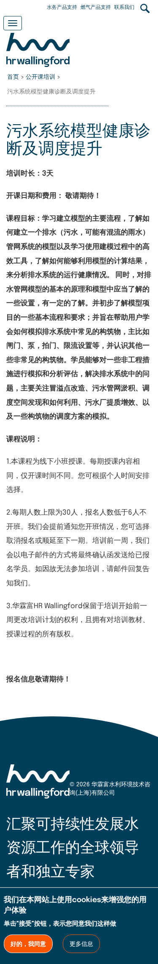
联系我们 (124, 7)
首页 (13, 77)
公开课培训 (40, 77)
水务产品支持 (62, 7)
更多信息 (81, 944)
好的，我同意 (28, 944)
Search (145, 8)
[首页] (38, 46)
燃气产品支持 (95, 7)
